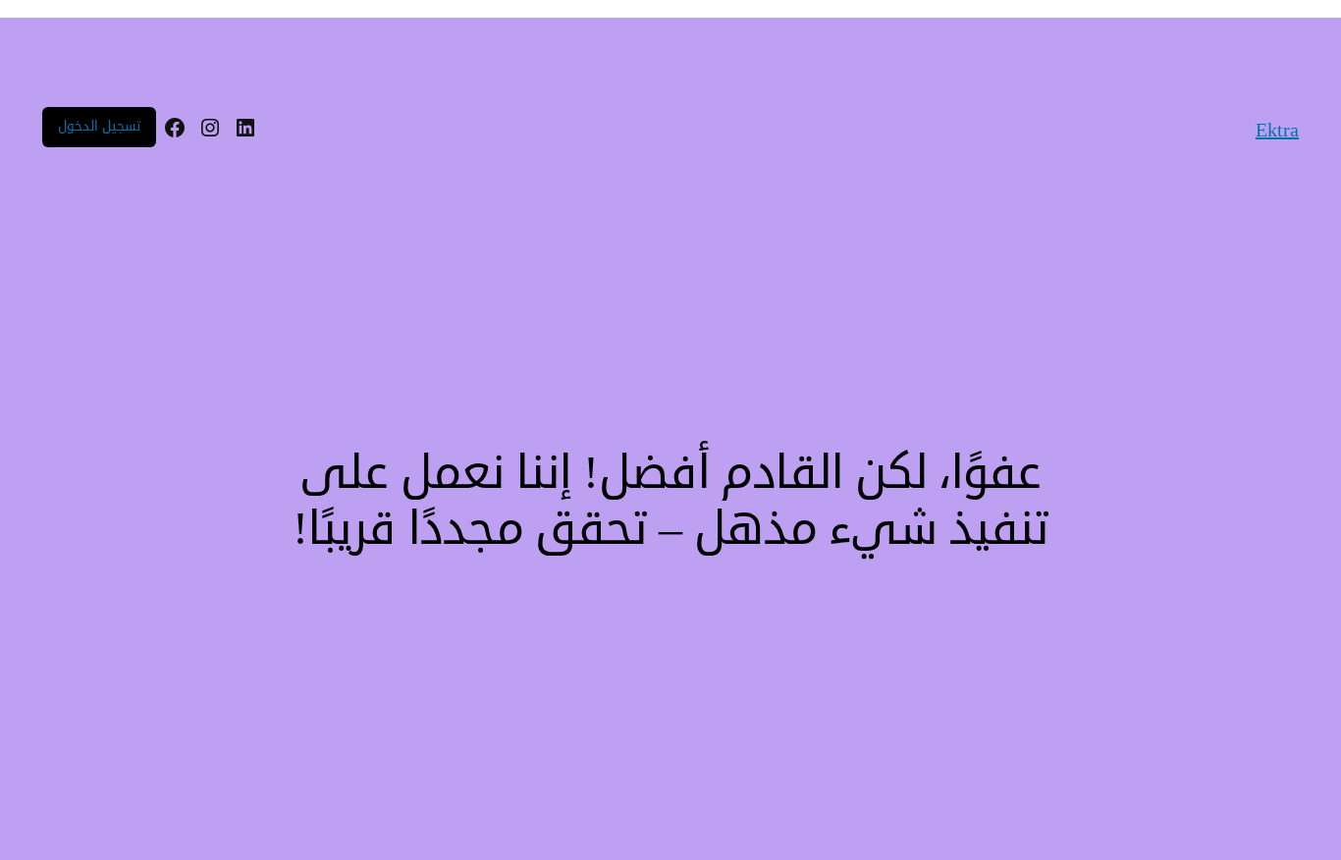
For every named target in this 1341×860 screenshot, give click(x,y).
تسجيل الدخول (99, 126)
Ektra (1277, 130)
